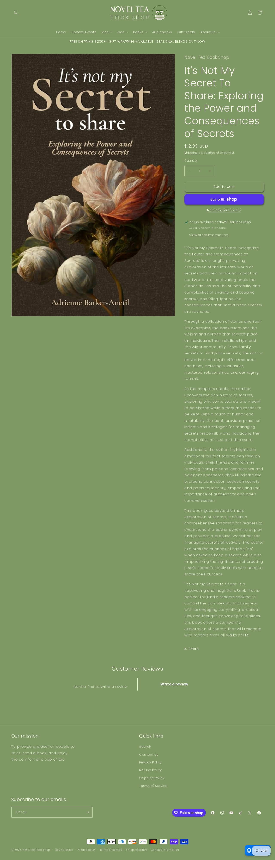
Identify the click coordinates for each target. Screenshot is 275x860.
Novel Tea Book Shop (36, 850)
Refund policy (64, 850)
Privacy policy (86, 850)
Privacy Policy (150, 762)
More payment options (224, 210)
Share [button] (194, 649)
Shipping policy (136, 850)
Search (145, 746)
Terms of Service (153, 786)
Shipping (191, 152)
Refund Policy (150, 770)
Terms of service (111, 850)
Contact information (165, 850)
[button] (16, 12)
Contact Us (148, 754)
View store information (208, 235)
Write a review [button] (174, 684)
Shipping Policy (151, 778)
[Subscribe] (87, 812)
